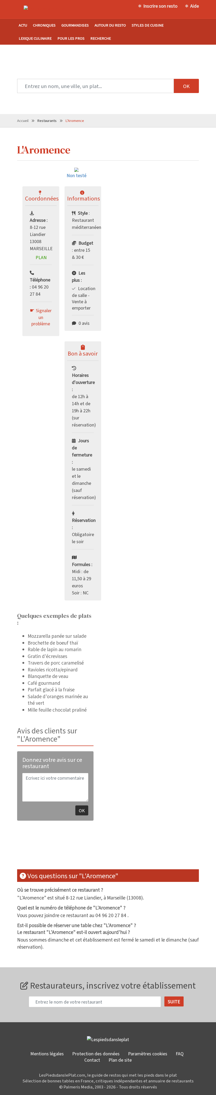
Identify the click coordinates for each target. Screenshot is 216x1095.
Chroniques (44, 25)
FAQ (180, 1053)
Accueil (22, 120)
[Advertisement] (113, 848)
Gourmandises (75, 25)
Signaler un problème (41, 317)
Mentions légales (47, 1053)
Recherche (100, 38)
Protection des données (96, 1053)
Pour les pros (71, 38)
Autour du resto (110, 25)
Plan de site (120, 1060)
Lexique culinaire (35, 38)
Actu (23, 25)
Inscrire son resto (160, 6)
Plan (41, 257)
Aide (194, 6)
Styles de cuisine (148, 25)
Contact (92, 1060)
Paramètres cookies (147, 1053)
